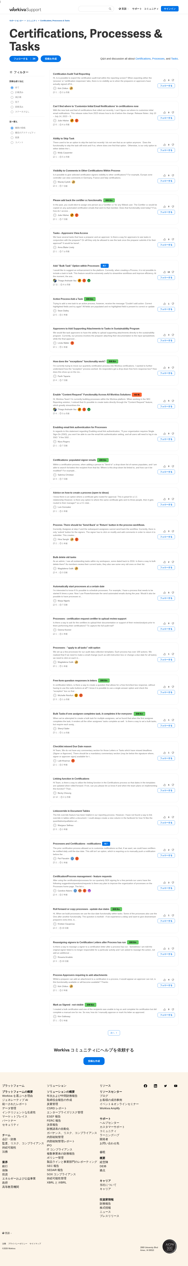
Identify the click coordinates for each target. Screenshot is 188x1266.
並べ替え (13, 121)
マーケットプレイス (14, 1116)
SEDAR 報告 (55, 1170)
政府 (5, 1182)
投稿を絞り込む (16, 81)
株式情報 (105, 1207)
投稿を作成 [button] (51, 58)
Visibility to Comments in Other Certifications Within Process (86, 170)
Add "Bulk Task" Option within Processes (76, 266)
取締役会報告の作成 (59, 1099)
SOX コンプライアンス (61, 1174)
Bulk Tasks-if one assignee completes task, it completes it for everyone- (92, 713)
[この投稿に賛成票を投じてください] (165, 80)
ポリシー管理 (55, 1157)
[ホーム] (25, 9)
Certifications (143, 58)
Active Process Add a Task (68, 299)
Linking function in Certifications (71, 778)
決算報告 (52, 1124)
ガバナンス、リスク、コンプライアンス (72, 1132)
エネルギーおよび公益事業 (19, 1178)
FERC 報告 (54, 1120)
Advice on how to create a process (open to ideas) (81, 492)
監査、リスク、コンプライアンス (23, 1143)
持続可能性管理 (56, 1178)
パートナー (9, 1120)
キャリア (105, 1180)
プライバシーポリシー (17, 1244)
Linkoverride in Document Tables (71, 811)
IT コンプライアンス (59, 1149)
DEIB (103, 1166)
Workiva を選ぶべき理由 (17, 1095)
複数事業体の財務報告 (61, 1153)
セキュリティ (10, 1124)
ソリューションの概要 (61, 1091)
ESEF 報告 (54, 1116)
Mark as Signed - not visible (68, 1004)
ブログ (104, 1095)
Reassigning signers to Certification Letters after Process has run (89, 942)
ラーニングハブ (109, 1135)
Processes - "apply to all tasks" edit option (76, 647)
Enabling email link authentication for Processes (80, 427)
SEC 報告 (53, 1165)
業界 (5, 1162)
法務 (5, 1151)
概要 (102, 1158)
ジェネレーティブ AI (15, 1099)
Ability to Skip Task (63, 138)
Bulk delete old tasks (64, 557)
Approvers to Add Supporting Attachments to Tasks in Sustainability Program (96, 328)
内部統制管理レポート (61, 1141)
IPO (49, 1145)
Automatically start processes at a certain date (78, 586)
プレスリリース (109, 1215)
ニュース (105, 1211)
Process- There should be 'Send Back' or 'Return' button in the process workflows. (99, 525)
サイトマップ (35, 1244)
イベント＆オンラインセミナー (119, 1104)
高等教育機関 (10, 1186)
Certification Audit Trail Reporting (71, 74)
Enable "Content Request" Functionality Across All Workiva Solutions (92, 394)
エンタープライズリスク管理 (65, 1112)
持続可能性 (9, 1147)
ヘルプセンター (109, 1122)
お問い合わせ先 (109, 1143)
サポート (105, 1118)
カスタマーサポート (112, 1126)
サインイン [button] (170, 8)
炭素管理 (52, 1104)
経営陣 (104, 1162)
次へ (112, 1033)
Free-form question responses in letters (75, 680)
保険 (5, 1170)
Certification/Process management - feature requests (82, 876)
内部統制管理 (55, 1137)
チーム (6, 1135)
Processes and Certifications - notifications (77, 843)
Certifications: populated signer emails (74, 460)
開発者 (104, 1139)
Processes (158, 58)
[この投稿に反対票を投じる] (173, 80)
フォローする (21, 58)
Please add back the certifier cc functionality (77, 200)
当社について (108, 1184)
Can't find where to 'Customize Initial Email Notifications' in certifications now (95, 106)
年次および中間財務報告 (62, 1095)
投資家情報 (107, 1199)
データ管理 (9, 1108)
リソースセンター (111, 1091)
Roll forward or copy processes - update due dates (81, 909)
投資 (5, 1174)
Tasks (174, 58)
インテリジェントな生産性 (19, 1112)
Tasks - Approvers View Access (70, 233)
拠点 (102, 1170)
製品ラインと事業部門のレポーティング (72, 1161)
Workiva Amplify (110, 1108)
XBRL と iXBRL (57, 1182)
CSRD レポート (57, 1108)
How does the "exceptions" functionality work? (79, 361)
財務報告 (105, 1203)
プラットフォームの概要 (17, 1091)
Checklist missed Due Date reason (72, 746)
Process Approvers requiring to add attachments (80, 975)
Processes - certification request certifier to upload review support (89, 618)
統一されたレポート (14, 1104)
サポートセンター (16, 21)
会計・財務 (9, 1139)
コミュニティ (32, 21)
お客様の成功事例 (111, 1099)
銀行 (5, 1166)
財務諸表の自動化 (58, 1128)
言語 (124, 8)
